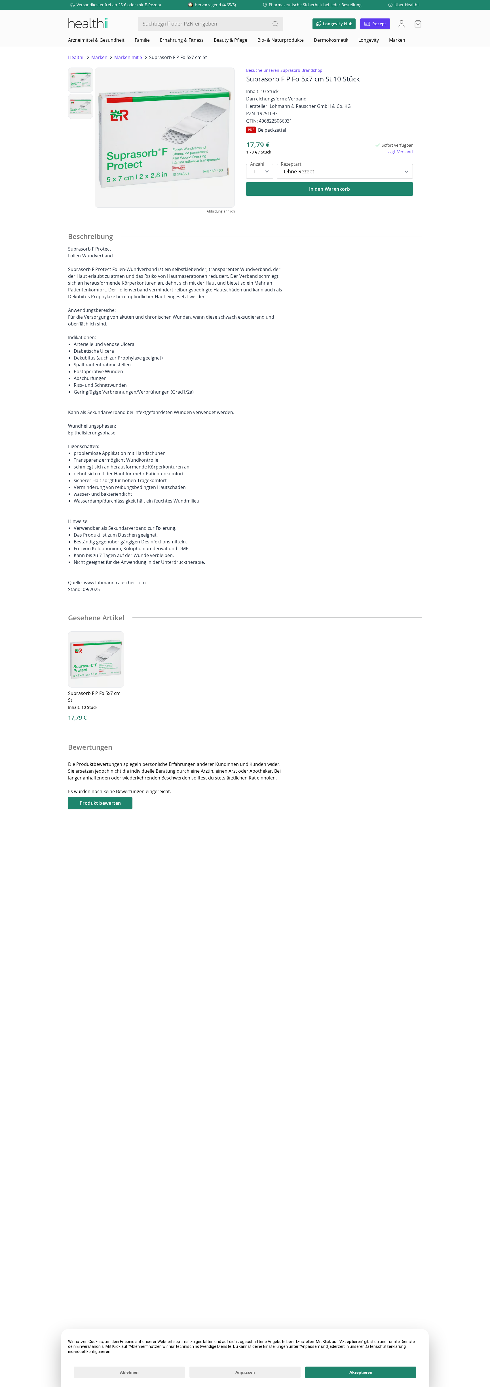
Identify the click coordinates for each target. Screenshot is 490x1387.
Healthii (76, 57)
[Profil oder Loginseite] (401, 24)
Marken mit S (128, 57)
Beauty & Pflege (230, 40)
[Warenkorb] (416, 24)
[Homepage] (87, 24)
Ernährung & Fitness (182, 40)
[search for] (275, 23)
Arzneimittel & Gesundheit (96, 40)
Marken (397, 40)
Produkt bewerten (100, 803)
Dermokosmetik (331, 40)
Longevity (368, 40)
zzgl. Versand (400, 151)
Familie (142, 40)
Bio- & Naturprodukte (280, 40)
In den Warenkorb (329, 189)
